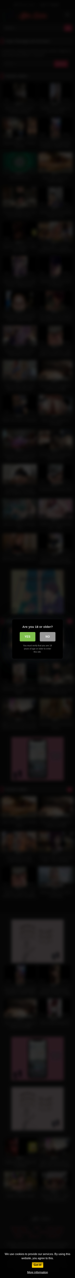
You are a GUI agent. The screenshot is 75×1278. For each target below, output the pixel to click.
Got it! (38, 1264)
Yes (27, 636)
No (48, 636)
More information (37, 1272)
